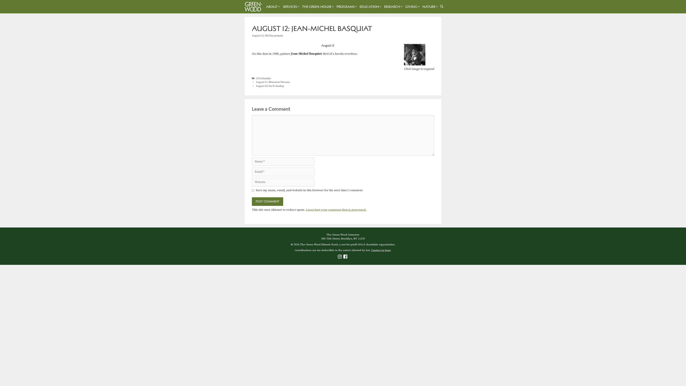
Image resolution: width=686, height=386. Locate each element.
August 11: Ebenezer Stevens (273, 82)
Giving (411, 7)
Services (290, 7)
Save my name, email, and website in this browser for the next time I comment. (309, 190)
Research (392, 7)
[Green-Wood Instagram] (340, 257)
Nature (428, 7)
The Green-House (316, 7)
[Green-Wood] (252, 6)
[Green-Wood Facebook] (345, 257)
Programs (345, 7)
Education (369, 7)
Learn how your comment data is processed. (336, 210)
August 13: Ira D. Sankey (270, 86)
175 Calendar (263, 78)
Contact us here (381, 250)
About (272, 7)
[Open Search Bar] (442, 6)
